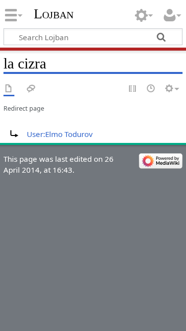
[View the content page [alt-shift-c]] (8, 89)
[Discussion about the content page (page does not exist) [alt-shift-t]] (31, 89)
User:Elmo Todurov (60, 134)
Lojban (53, 13)
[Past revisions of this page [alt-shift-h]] (151, 89)
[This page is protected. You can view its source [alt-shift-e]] (132, 89)
